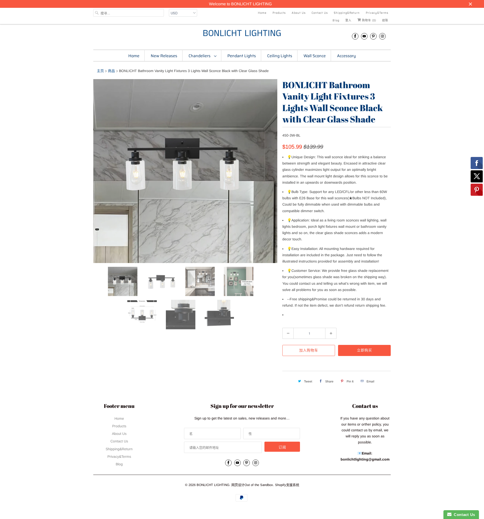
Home (262, 13)
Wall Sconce (315, 56)
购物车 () (368, 20)
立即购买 (364, 350)
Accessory (346, 56)
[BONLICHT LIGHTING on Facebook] (355, 36)
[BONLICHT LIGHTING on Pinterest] (373, 36)
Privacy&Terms (377, 13)
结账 (385, 20)
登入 (348, 20)
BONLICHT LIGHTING (242, 33)
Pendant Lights (241, 56)
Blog (335, 20)
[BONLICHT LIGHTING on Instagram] (382, 36)
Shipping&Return (347, 13)
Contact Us (320, 13)
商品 (111, 71)
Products (279, 13)
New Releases (164, 56)
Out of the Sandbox (259, 485)
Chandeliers (200, 56)
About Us (299, 13)
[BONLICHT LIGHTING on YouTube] (364, 36)
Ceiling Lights (279, 56)
